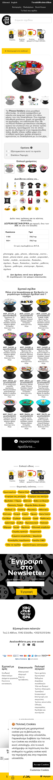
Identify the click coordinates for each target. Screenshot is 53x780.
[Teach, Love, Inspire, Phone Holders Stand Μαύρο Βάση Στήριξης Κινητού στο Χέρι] (26, 406)
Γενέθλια (7, 518)
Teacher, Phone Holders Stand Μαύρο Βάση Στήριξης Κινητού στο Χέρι (9, 421)
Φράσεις (25, 527)
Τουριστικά (35, 531)
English (14, 2)
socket (33, 257)
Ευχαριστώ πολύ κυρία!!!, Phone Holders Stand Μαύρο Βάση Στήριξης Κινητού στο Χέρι (43, 421)
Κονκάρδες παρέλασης (19, 540)
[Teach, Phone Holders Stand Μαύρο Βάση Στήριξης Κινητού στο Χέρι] (9, 339)
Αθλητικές (43, 509)
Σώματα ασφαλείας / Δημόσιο (26, 536)
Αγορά (46, 776)
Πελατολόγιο (7, 676)
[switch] (8, 151)
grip (17, 254)
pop (26, 257)
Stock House (40, 7)
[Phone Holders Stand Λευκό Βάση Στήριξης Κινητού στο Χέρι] (21, 168)
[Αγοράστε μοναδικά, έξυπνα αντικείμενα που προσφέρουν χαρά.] (7, 20)
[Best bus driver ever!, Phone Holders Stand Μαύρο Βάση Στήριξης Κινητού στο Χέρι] (26, 372)
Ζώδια (20, 523)
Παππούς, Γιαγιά (15, 505)
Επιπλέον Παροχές (19, 155)
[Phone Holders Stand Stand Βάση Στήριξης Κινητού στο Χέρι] (32, 168)
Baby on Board (41, 501)
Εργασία (27, 518)
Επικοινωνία (25, 667)
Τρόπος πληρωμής (42, 689)
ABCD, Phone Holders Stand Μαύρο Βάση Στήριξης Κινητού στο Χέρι (26, 320)
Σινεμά (17, 514)
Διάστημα (9, 523)
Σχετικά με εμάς (8, 667)
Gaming (21, 509)
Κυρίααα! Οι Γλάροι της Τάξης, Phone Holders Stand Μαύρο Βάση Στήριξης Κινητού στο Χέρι (9, 322)
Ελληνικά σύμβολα (41, 527)
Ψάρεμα (7, 527)
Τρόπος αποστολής (43, 702)
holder (6, 260)
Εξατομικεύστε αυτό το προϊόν (26, 151)
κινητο (43, 254)
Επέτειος (7, 514)
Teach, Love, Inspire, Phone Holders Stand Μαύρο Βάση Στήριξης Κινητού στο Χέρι (26, 421)
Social (16, 527)
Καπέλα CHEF (38, 540)
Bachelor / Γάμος (13, 501)
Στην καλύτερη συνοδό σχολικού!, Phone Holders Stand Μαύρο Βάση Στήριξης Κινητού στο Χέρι (9, 389)
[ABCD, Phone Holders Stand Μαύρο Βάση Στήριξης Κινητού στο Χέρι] (26, 305)
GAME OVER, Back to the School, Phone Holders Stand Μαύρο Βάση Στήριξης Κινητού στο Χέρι (43, 322)
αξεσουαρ (34, 254)
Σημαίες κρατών (20, 531)
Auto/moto (44, 514)
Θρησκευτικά (31, 523)
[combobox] (31, 19)
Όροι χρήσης (40, 673)
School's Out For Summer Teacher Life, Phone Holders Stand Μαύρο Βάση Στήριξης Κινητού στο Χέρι (43, 389)
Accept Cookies (41, 764)
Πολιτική (44, 523)
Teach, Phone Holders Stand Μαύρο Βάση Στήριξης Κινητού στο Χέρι (9, 354)
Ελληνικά (6, 2)
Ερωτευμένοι (10, 492)
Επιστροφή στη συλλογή (17, 51)
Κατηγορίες (16, 7)
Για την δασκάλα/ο (40, 492)
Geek (35, 518)
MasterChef (23, 492)
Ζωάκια (16, 518)
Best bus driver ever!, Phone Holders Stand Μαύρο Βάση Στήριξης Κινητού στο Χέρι (26, 388)
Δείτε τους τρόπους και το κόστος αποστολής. (26, 219)
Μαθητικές (45, 518)
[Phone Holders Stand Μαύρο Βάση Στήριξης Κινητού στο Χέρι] (9, 168)
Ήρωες (34, 514)
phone (24, 254)
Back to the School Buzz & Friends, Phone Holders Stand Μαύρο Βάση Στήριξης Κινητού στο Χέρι (26, 355)
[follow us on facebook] (18, 644)
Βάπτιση (28, 501)
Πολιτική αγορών (40, 667)
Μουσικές (32, 509)
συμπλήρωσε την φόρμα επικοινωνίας (27, 277)
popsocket (43, 257)
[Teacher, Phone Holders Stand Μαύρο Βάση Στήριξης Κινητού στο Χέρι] (9, 406)
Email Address (14, 579)
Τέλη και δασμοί (41, 686)
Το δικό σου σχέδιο (29, 11)
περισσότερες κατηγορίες (35, 545)
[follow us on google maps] (33, 644)
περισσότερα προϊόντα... (28, 444)
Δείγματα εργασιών (10, 678)
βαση (6, 257)
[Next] (41, 36)
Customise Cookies (39, 770)
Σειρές (25, 514)
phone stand (16, 257)
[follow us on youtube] (28, 644)
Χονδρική (6, 673)
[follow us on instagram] (23, 644)
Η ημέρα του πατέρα (38, 496)
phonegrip (8, 254)
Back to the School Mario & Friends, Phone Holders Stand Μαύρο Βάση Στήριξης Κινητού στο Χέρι (43, 355)
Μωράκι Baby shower (35, 505)
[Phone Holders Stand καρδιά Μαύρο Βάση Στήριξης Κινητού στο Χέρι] (44, 168)
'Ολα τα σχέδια (13, 545)
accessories (24, 260)
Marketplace (28, 7)
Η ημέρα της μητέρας (15, 496)
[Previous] (11, 36)
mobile (14, 260)
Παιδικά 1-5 (10, 509)
